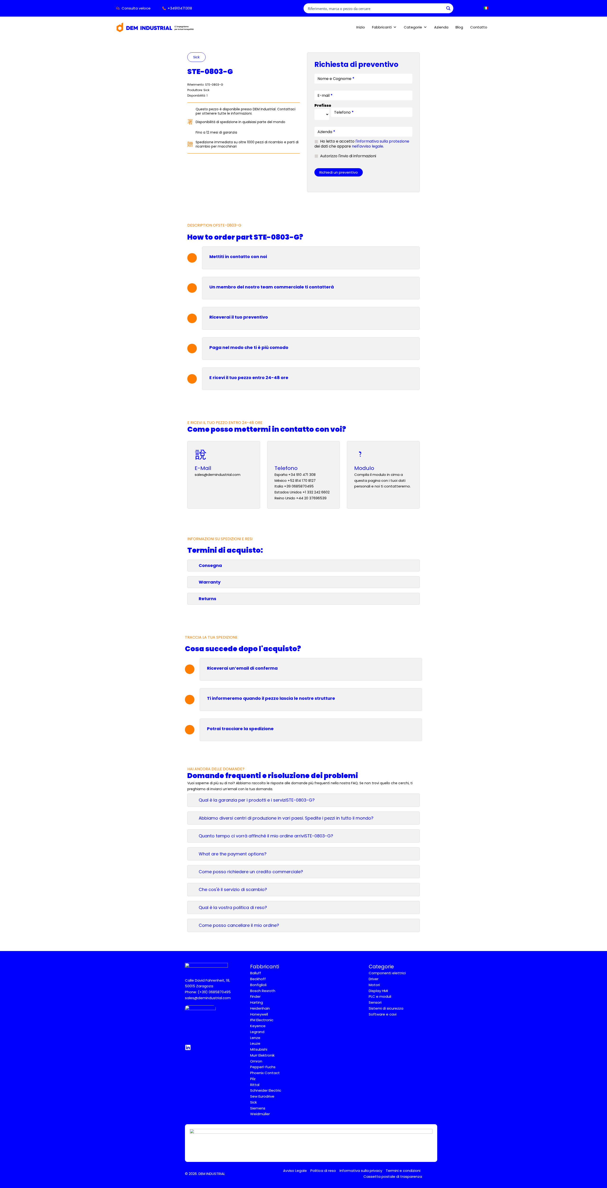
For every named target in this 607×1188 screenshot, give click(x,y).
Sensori (375, 1002)
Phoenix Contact (265, 1072)
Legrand (257, 1031)
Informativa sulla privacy (361, 1170)
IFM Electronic (261, 1019)
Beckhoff (258, 978)
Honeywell (259, 1014)
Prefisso (321, 105)
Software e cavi (382, 1014)
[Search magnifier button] (448, 8)
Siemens (257, 1108)
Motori (374, 984)
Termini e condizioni (403, 1170)
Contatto (478, 27)
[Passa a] (485, 8)
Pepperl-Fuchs (263, 1066)
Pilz (253, 1078)
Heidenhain (260, 1008)
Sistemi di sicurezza (386, 1008)
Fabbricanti (382, 27)
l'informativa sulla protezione (382, 141)
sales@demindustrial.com (208, 997)
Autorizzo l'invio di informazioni (347, 156)
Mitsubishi (258, 1049)
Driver (373, 978)
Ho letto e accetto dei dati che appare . (361, 144)
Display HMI (378, 990)
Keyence (258, 1025)
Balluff (255, 972)
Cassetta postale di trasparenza (392, 1176)
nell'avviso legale (367, 146)
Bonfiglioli (258, 984)
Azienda (441, 27)
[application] (490, 8)
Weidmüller (260, 1113)
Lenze (255, 1037)
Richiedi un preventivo (338, 172)
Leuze (255, 1043)
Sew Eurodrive (262, 1096)
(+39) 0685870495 (214, 991)
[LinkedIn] (188, 1047)
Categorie (413, 27)
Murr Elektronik (262, 1055)
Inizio (360, 27)
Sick (196, 57)
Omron (256, 1061)
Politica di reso (323, 1170)
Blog (459, 27)
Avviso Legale (295, 1170)
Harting (256, 1002)
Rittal (254, 1084)
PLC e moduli (380, 996)
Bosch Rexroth (262, 990)
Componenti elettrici (387, 972)
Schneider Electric (265, 1090)
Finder (255, 996)
